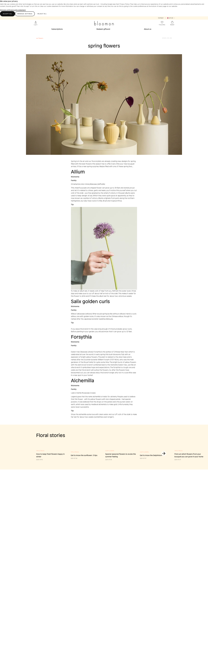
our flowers (109, 450)
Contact (160, 18)
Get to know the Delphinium (151, 455)
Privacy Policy (124, 4)
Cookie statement (19, 9)
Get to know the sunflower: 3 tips (84, 455)
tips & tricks (40, 450)
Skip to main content (8, 14)
